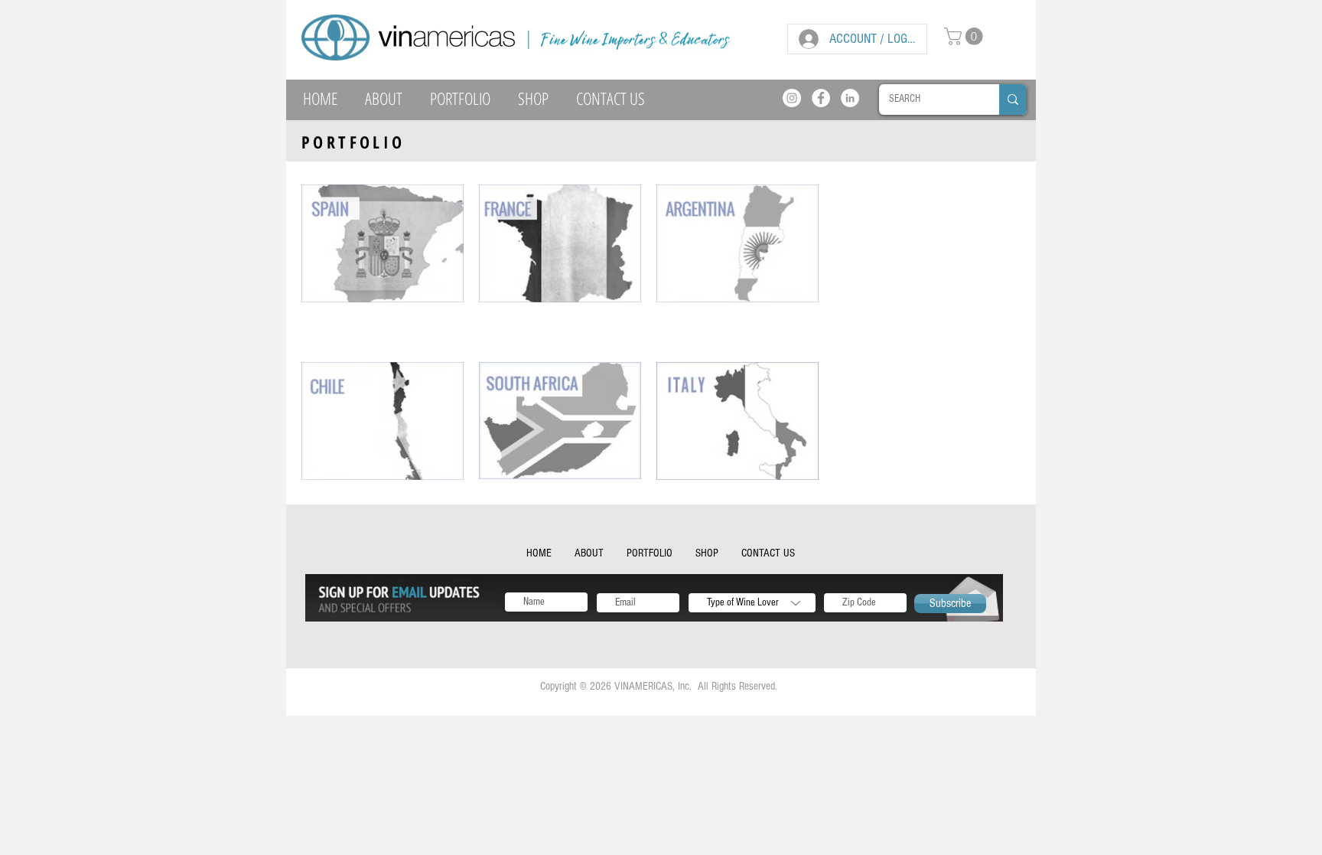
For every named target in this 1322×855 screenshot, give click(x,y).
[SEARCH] (1013, 99)
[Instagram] (792, 98)
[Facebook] (821, 98)
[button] (965, 36)
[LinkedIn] (850, 98)
